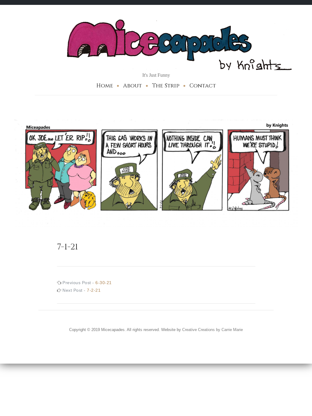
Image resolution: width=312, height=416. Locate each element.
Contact (203, 86)
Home (104, 86)
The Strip (165, 86)
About (132, 86)
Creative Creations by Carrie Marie (212, 329)
